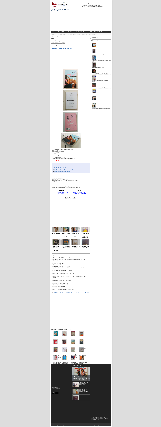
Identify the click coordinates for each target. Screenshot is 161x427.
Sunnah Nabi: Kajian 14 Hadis (59, 263)
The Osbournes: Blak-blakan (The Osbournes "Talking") (64, 289)
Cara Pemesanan (69, 31)
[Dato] (75, 229)
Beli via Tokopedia (76, 34)
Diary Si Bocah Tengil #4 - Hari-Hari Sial (61, 281)
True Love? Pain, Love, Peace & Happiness (62, 280)
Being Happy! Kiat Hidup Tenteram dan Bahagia (62, 270)
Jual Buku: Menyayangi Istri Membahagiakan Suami (63, 271)
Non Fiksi (87, 292)
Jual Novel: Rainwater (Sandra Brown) (60, 283)
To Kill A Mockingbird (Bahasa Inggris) (98, 54)
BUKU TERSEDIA (68, 292)
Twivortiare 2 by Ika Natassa (76, 247)
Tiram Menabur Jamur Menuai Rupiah (60, 278)
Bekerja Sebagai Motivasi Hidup (85, 247)
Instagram (82, 31)
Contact (62, 31)
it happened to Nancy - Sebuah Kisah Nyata (62, 48)
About (57, 31)
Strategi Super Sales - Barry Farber (98, 67)
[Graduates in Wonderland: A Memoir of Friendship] (56, 242)
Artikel (90, 31)
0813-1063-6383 (92, 3)
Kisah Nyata (83, 292)
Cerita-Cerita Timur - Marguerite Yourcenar (61, 266)
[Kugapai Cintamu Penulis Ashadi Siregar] (65, 229)
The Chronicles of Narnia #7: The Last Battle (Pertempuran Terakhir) (67, 274)
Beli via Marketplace (98, 31)
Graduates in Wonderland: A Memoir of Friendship (56, 248)
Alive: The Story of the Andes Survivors (66, 247)
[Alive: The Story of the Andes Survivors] (65, 242)
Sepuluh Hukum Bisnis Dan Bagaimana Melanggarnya (85, 235)
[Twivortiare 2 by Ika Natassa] (75, 242)
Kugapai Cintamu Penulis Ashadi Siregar (66, 235)
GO (63, 42)
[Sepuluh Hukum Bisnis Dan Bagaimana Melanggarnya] (85, 229)
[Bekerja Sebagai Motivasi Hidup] (85, 242)
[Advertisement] (81, 21)
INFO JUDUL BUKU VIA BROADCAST (64, 34)
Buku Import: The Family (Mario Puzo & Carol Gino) (101, 47)
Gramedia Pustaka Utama (75, 292)
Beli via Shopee (84, 34)
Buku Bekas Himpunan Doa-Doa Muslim (62, 171)
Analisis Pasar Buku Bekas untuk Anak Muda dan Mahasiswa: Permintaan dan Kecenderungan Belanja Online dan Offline (101, 109)
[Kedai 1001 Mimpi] (56, 229)
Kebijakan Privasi (92, 34)
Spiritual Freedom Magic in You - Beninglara (62, 261)
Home (53, 31)
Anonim (58, 292)
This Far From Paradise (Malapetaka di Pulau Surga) (63, 273)
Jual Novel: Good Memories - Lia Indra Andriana (62, 264)
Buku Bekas (62, 292)
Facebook (77, 31)
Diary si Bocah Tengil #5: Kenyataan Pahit (61, 257)
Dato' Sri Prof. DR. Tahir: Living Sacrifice (75, 235)
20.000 (55, 292)
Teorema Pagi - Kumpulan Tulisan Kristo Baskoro (63, 284)
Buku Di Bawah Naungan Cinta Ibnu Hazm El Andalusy (65, 169)
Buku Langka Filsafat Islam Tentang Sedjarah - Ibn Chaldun (66, 167)
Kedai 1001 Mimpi (56, 233)
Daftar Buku (54, 34)
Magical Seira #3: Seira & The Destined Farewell (63, 287)
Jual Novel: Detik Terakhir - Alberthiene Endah (100, 73)
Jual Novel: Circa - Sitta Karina (59, 286)
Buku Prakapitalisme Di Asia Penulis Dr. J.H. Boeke (64, 165)
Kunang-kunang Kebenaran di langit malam (99, 87)
